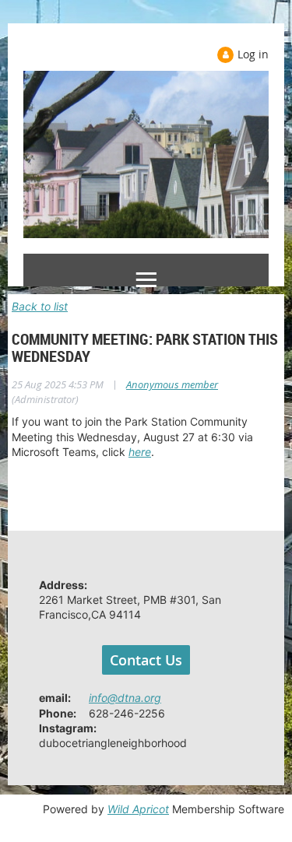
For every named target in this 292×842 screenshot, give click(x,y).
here (139, 451)
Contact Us (146, 660)
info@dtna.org (125, 697)
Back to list (40, 306)
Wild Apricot (138, 809)
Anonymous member (172, 384)
